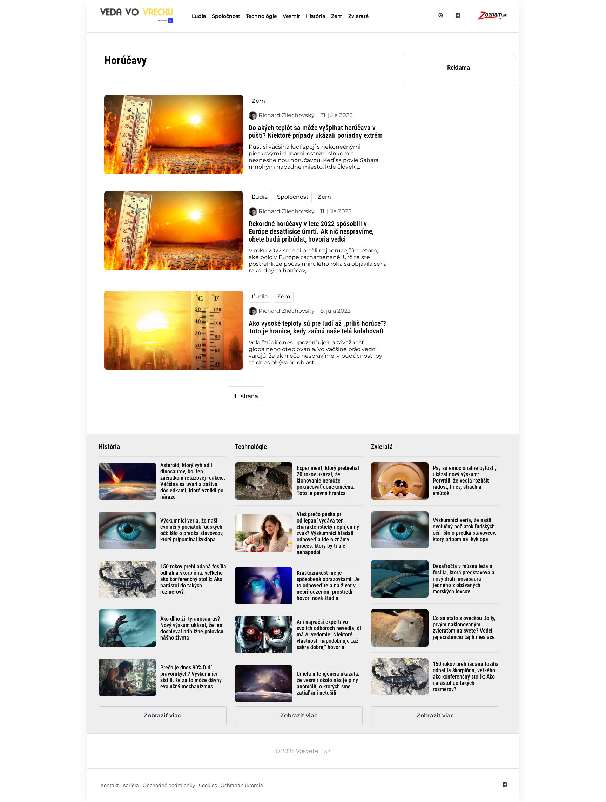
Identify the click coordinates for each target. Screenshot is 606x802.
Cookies (208, 785)
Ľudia (199, 16)
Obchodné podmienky (169, 785)
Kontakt (110, 785)
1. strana (246, 396)
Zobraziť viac (162, 715)
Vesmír (291, 16)
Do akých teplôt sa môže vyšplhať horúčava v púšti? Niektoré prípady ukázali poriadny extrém (316, 131)
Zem (337, 16)
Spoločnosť (226, 16)
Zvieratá (358, 16)
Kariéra (131, 785)
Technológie (261, 16)
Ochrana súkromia (242, 785)
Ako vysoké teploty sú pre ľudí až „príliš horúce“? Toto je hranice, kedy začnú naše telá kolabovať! (317, 327)
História (315, 16)
